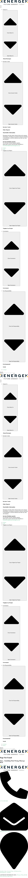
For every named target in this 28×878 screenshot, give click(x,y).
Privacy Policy (20, 875)
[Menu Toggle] (0, 6)
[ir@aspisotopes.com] (14, 830)
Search (1, 372)
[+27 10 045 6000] (14, 798)
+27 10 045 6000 (4, 801)
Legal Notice (10, 876)
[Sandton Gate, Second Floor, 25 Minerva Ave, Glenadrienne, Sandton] (14, 868)
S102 (25, 875)
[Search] (14, 373)
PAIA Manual (3, 876)
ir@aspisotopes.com (5, 831)
